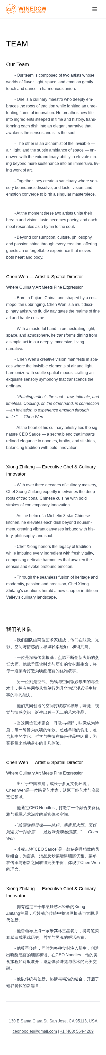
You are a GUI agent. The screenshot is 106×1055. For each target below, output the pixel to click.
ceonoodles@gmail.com (35, 1031)
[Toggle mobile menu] (95, 9)
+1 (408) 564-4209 (77, 1031)
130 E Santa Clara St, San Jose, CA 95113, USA (53, 1021)
